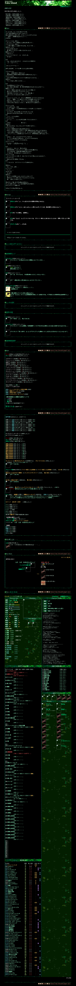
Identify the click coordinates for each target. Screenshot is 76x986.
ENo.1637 (48, 714)
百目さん (12, 201)
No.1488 (63, 714)
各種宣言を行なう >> (65, 6)
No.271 (63, 746)
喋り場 (15, 600)
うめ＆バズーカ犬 (10, 285)
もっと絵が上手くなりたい (14, 244)
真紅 (8, 401)
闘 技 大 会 (10, 406)
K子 (11, 212)
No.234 (63, 709)
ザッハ (7, 355)
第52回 (11, 592)
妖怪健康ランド (10, 253)
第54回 (15, 592)
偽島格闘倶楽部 (10, 340)
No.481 (63, 704)
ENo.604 (48, 709)
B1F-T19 (11, 602)
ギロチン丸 (13, 224)
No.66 (65, 740)
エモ (7, 543)
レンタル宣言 (10, 302)
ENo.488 (48, 704)
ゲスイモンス (9, 258)
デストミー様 (9, 469)
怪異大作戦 (9, 312)
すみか (10, 600)
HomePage (55, 596)
